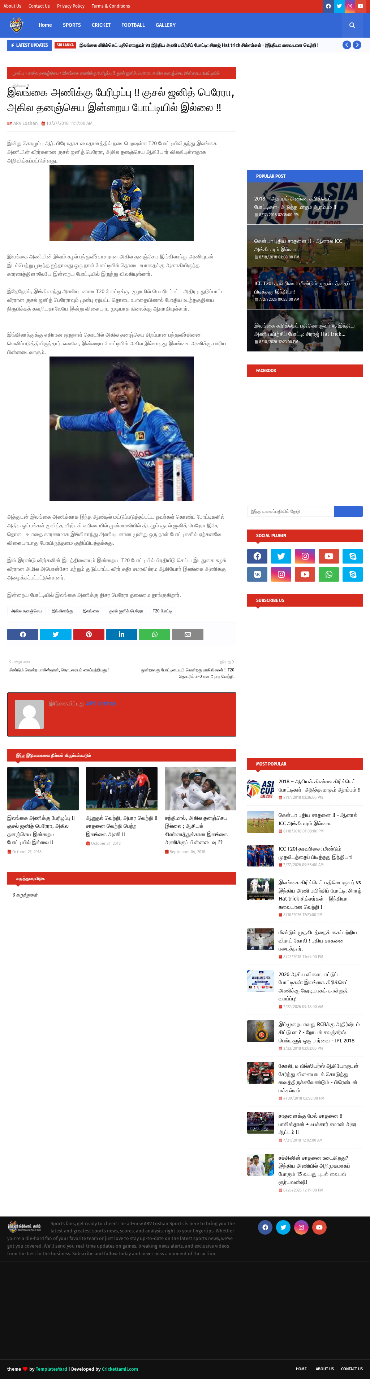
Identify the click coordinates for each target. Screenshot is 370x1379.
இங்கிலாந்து (62, 610)
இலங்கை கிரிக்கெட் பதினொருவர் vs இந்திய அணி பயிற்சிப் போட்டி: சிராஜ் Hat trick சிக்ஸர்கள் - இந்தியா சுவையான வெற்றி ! (198, 45)
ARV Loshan (25, 123)
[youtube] (360, 6)
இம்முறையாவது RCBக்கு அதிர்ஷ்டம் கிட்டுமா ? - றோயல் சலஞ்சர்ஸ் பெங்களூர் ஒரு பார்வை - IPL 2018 (319, 1032)
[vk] (257, 574)
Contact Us (39, 6)
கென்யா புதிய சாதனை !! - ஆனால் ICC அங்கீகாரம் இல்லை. (298, 245)
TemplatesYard (51, 1369)
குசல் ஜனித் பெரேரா (126, 610)
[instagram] (350, 6)
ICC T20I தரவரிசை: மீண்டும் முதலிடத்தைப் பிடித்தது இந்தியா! (302, 287)
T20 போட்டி (162, 610)
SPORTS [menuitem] (72, 25)
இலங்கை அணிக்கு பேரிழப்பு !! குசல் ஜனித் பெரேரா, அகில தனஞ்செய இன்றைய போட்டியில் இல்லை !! (41, 830)
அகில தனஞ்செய (43, 73)
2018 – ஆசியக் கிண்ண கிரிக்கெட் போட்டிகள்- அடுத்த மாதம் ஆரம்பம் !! (295, 202)
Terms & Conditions (111, 6)
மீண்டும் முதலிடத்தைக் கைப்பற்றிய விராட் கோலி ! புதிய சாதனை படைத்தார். (318, 940)
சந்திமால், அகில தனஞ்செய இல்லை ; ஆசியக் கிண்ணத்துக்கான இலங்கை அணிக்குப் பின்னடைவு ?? (196, 830)
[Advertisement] (305, 112)
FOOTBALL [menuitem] (133, 25)
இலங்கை (91, 610)
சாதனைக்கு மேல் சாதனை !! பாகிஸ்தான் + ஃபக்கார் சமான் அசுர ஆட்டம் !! (318, 1124)
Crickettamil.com (120, 1369)
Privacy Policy (71, 6)
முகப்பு (18, 73)
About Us (12, 6)
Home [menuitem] (45, 25)
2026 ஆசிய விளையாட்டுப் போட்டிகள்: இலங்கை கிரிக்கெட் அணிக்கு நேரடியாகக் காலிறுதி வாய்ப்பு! (314, 986)
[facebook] (328, 6)
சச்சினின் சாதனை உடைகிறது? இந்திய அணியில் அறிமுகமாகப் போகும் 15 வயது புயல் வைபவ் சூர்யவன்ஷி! (314, 1170)
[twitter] (339, 6)
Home (301, 1369)
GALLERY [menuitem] (166, 25)
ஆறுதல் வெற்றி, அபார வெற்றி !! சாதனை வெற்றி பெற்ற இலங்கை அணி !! (122, 826)
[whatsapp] (329, 574)
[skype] (353, 556)
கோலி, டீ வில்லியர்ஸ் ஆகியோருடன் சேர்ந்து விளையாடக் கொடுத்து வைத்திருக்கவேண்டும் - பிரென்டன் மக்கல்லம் (319, 1078)
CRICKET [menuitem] (101, 25)
